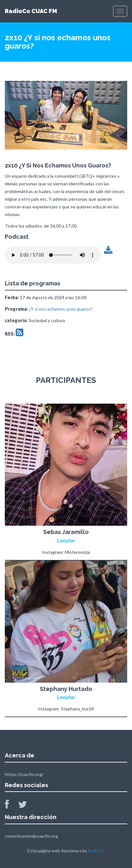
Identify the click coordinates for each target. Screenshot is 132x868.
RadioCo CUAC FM (31, 11)
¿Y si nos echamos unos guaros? (61, 309)
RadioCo (96, 850)
